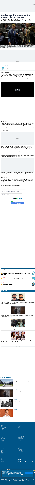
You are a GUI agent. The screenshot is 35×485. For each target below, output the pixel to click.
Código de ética (17, 479)
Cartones (2, 440)
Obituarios (19, 440)
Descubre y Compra (21, 436)
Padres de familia (5, 194)
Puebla (19, 427)
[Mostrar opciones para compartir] (34, 4)
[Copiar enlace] (20, 198)
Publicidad (25, 479)
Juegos (19, 448)
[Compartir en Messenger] (18, 198)
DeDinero (19, 446)
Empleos (19, 439)
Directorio (2, 479)
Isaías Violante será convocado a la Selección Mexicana (14, 278)
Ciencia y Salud (3, 448)
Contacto (28, 480)
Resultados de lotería (20, 452)
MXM (1, 449)
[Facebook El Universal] (20, 461)
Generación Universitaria (20, 442)
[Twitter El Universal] (22, 461)
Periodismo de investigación (3, 429)
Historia (7, 480)
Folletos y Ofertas (21, 437)
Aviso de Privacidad (31, 479)
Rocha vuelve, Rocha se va (7, 284)
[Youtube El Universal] (25, 461)
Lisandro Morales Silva (5, 282)
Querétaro (19, 429)
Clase (2, 458)
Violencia (21, 479)
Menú (2, 451)
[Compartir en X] (15, 198)
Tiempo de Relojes (4, 464)
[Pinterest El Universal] (29, 461)
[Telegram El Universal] (18, 461)
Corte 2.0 (2, 426)
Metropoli (2, 436)
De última (2, 452)
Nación (2, 425)
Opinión (3, 269)
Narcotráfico (3, 438)
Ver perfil (7, 68)
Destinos (2, 453)
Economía (2, 441)
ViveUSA (19, 447)
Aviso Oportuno (20, 438)
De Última (2, 461)
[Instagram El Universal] (27, 461)
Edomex (19, 425)
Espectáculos (3, 443)
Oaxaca (19, 426)
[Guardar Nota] (21, 198)
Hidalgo (19, 428)
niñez (3, 191)
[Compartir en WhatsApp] (16, 198)
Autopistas (2, 454)
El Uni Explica (3, 430)
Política (6, 65)
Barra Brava (3, 271)
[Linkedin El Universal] (32, 461)
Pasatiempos (20, 449)
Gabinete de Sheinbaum (3, 432)
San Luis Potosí (20, 430)
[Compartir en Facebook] (13, 198)
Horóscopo (20, 450)
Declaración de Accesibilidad (13, 480)
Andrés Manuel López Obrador (10, 191)
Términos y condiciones (22, 480)
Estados (2, 437)
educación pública (20, 191)
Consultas (2, 455)
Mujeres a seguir (3, 427)
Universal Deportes (4, 442)
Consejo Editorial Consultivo (9, 479)
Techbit (2, 450)
